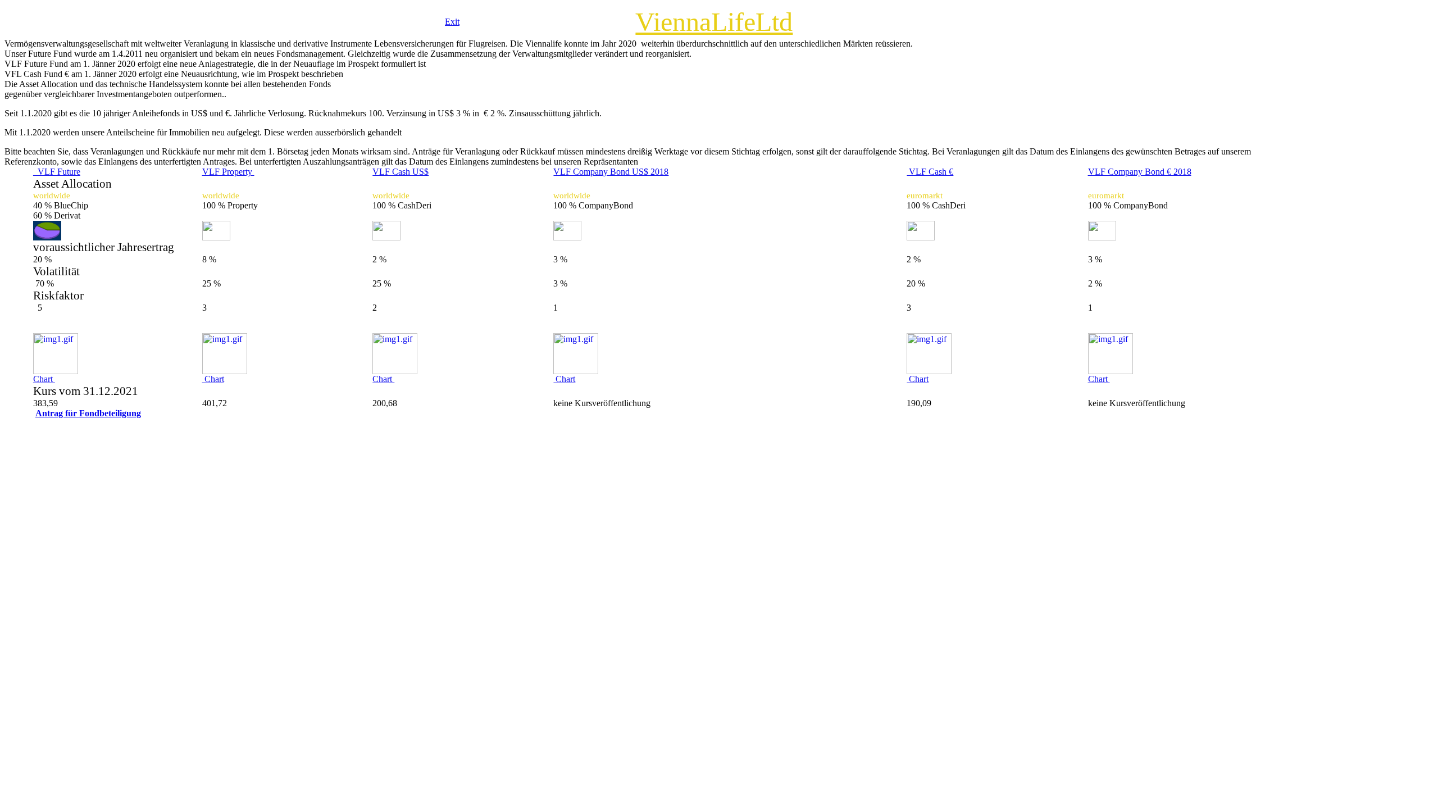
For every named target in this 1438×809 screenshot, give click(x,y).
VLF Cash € (930, 171)
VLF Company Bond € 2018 (1139, 171)
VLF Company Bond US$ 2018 (610, 171)
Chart (44, 379)
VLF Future (56, 171)
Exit (452, 21)
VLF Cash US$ (400, 171)
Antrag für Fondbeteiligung (88, 413)
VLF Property (228, 171)
